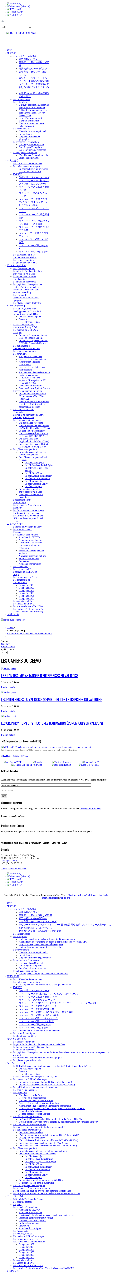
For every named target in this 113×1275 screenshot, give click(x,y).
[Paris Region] (65, 765)
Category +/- (7, 644)
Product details (8, 687)
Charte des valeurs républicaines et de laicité (88, 895)
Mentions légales (50, 898)
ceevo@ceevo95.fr (10, 860)
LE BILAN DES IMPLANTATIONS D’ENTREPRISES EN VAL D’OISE (39, 675)
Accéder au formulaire (90, 808)
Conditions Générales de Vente (15, 756)
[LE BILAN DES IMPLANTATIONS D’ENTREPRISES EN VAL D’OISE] (8, 668)
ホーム (10, 627)
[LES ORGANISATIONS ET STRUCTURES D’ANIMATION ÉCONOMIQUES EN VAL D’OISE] (8, 716)
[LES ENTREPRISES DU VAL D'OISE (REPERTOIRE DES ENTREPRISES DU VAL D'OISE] (8, 692)
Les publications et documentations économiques (29, 633)
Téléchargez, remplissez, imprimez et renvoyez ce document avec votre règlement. (53, 747)
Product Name (8, 646)
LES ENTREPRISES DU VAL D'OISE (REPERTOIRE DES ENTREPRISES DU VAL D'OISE (51, 699)
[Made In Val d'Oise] (95, 762)
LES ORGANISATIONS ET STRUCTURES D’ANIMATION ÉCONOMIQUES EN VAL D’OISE (52, 723)
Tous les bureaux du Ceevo (13, 868)
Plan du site (64, 898)
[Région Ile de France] (18, 32)
